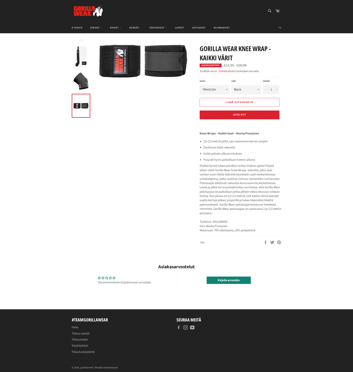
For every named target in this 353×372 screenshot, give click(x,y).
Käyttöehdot (80, 345)
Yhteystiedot (80, 339)
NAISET (115, 28)
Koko (202, 81)
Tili (279, 27)
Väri (233, 81)
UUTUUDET (199, 28)
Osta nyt (239, 114)
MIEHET (95, 28)
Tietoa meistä (80, 333)
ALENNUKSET (222, 28)
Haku (75, 327)
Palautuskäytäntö (83, 352)
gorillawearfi (86, 367)
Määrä (266, 81)
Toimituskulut (227, 71)
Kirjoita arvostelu (229, 280)
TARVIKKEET (157, 28)
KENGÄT (134, 28)
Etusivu (77, 28)
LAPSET (179, 28)
